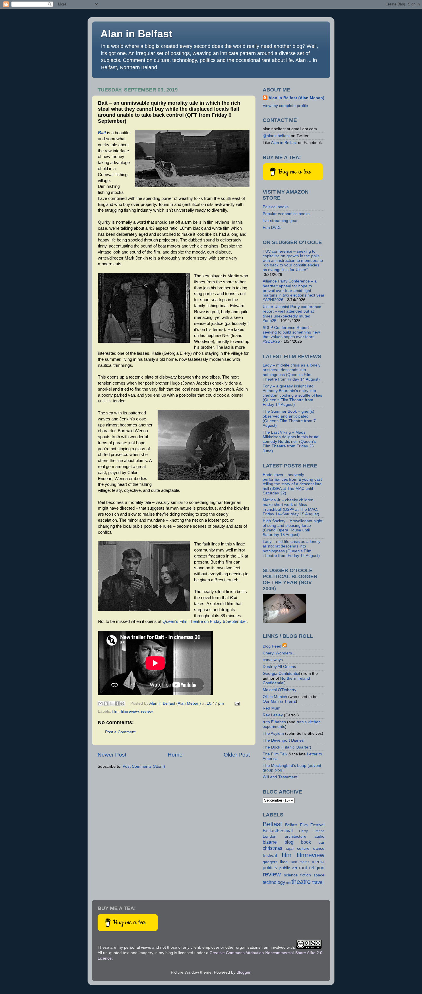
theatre (301, 881)
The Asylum (273, 733)
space (318, 875)
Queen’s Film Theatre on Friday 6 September (204, 621)
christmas (272, 848)
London (269, 836)
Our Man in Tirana (279, 701)
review (147, 711)
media (318, 861)
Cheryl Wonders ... (280, 653)
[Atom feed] (284, 646)
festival (270, 855)
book (306, 842)
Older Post (237, 755)
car (321, 842)
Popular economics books (286, 214)
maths (304, 862)
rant (303, 867)
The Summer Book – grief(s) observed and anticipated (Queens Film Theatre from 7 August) (289, 418)
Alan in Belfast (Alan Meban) (296, 98)
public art (288, 868)
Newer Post (112, 755)
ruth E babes (274, 722)
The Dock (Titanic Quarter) (287, 747)
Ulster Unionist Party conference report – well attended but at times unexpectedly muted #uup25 (292, 314)
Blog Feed (272, 646)
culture (303, 848)
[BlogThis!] (106, 703)
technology (274, 882)
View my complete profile (285, 106)
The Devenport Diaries (283, 740)
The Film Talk (275, 754)
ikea (284, 862)
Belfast (272, 824)
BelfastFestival (278, 830)
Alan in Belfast (136, 34)
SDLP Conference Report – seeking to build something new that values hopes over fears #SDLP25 (291, 335)
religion (316, 867)
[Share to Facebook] (117, 703)
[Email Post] (236, 703)
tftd (288, 882)
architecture (295, 836)
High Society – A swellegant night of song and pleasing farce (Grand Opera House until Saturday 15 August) (292, 528)
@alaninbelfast (276, 136)
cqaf (290, 848)
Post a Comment (120, 732)
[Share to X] (111, 703)
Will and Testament (280, 777)
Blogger (243, 972)
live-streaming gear (280, 221)
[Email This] (100, 703)
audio (319, 836)
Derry (303, 831)
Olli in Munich (275, 697)
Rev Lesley (273, 715)
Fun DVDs (272, 227)
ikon (294, 862)
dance (318, 848)
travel (318, 882)
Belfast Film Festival (304, 825)
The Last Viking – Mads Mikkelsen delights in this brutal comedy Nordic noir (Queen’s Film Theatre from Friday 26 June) (291, 441)
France (318, 831)
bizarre (270, 842)
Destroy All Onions (279, 666)
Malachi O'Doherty (279, 690)
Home (175, 755)
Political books (276, 207)
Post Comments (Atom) (144, 766)
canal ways (273, 660)
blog (288, 842)
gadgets (270, 862)
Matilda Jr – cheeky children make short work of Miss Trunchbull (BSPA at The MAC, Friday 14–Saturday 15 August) (291, 507)
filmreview (130, 711)
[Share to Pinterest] (122, 703)
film (115, 711)
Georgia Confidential (281, 673)
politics (270, 867)
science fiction (297, 875)
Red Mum (271, 708)
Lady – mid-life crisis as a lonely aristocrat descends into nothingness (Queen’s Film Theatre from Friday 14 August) (291, 372)
